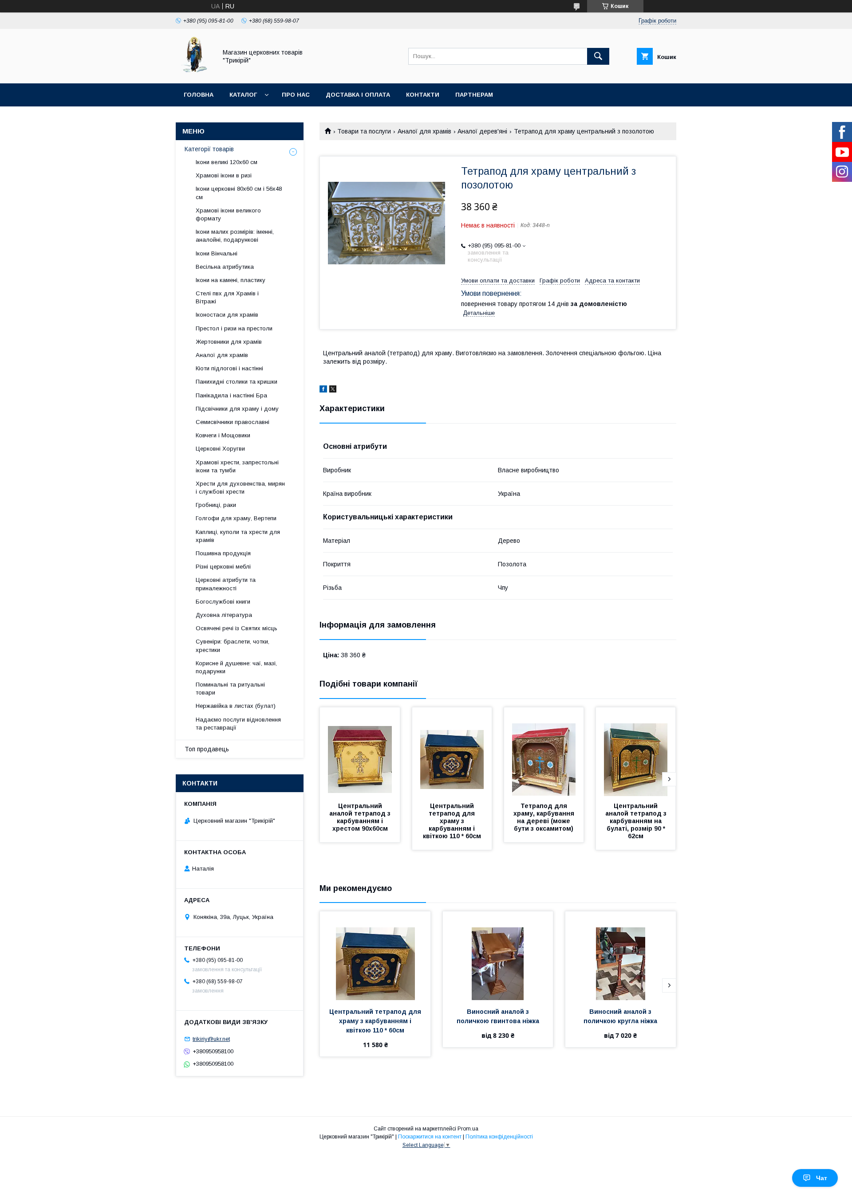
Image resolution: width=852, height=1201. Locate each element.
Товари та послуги (364, 131)
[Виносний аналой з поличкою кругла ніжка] (620, 955)
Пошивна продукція (223, 553)
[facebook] (323, 390)
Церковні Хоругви (220, 448)
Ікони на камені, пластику (230, 280)
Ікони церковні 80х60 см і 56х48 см (239, 192)
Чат (821, 1177)
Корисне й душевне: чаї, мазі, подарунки (236, 667)
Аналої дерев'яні (482, 131)
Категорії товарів (209, 149)
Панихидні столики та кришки (236, 381)
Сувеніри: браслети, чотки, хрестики (232, 645)
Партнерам (474, 94)
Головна (198, 94)
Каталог (243, 94)
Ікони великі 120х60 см (226, 162)
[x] (332, 390)
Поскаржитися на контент (430, 1137)
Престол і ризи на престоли (234, 328)
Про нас (296, 94)
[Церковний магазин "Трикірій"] (194, 71)
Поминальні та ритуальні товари (230, 688)
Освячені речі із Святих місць (236, 628)
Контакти (422, 94)
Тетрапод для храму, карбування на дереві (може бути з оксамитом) (544, 817)
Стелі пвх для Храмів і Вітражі (227, 297)
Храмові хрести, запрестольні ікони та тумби (237, 466)
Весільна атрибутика (225, 266)
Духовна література (224, 615)
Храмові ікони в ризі (224, 175)
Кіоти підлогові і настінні (229, 368)
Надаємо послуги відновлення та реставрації (238, 723)
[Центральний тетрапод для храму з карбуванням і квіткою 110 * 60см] (452, 751)
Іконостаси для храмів (227, 314)
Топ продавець (207, 749)
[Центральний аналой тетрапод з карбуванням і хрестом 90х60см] (360, 751)
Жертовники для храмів (229, 341)
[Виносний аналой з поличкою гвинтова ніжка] (498, 955)
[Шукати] (598, 56)
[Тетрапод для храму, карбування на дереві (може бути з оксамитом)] (544, 751)
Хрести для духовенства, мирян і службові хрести (240, 487)
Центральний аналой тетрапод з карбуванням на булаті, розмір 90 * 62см (636, 821)
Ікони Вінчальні (216, 253)
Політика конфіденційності (499, 1137)
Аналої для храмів (424, 131)
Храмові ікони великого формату (228, 214)
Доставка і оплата (358, 94)
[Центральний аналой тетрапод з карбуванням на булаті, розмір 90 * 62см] (636, 751)
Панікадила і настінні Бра (231, 395)
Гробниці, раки (216, 505)
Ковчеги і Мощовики (223, 435)
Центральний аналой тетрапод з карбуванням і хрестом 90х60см (360, 817)
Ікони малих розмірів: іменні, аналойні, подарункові (235, 235)
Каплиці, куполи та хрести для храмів (238, 536)
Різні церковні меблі (223, 566)
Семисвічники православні (232, 422)
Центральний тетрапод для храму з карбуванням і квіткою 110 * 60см (452, 821)
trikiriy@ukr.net (211, 1039)
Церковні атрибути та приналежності (226, 584)
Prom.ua (468, 1129)
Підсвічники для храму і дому (237, 408)
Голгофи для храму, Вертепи (236, 518)
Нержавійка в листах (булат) (236, 706)
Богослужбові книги (223, 601)
